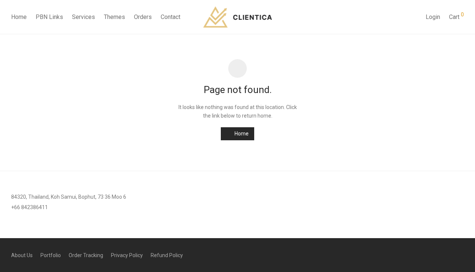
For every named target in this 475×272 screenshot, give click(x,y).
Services (83, 16)
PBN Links (49, 16)
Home (19, 16)
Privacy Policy (127, 255)
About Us (22, 255)
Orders (143, 16)
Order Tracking (86, 255)
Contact (170, 16)
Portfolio (50, 255)
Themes (114, 16)
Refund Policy (167, 255)
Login (433, 16)
